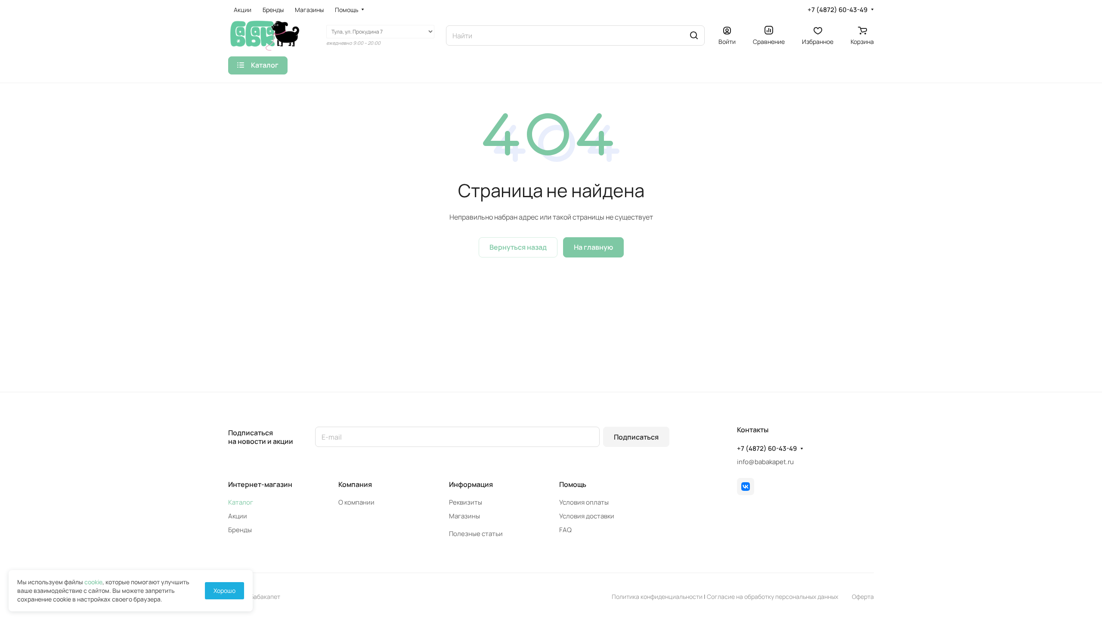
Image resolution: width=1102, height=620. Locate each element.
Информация (471, 484)
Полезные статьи (476, 533)
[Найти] (694, 35)
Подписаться (636, 437)
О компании (356, 502)
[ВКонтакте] (745, 486)
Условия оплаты (584, 502)
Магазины (464, 516)
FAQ (565, 529)
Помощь (572, 484)
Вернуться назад (518, 247)
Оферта (863, 596)
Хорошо (224, 590)
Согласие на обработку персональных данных (772, 596)
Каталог (240, 502)
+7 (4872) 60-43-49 (837, 10)
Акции (237, 516)
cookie (93, 582)
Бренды (240, 529)
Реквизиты (465, 502)
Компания (355, 484)
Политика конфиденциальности (657, 596)
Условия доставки (586, 516)
